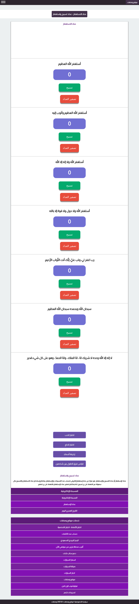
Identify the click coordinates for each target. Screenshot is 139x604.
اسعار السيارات (69, 560)
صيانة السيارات (69, 566)
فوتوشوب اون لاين (69, 586)
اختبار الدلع (69, 444)
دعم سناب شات (69, 553)
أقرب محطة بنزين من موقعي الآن (69, 547)
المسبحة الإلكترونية (69, 498)
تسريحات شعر (69, 592)
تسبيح (69, 87)
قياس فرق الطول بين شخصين (70, 464)
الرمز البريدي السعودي (70, 540)
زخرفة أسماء (69, 454)
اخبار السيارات (69, 573)
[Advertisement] (69, 41)
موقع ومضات (69, 579)
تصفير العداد (69, 99)
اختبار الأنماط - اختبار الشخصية (69, 527)
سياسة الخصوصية (81, 602)
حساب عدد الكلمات (69, 534)
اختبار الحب (69, 435)
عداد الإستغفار (69, 504)
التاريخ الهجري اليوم (69, 511)
